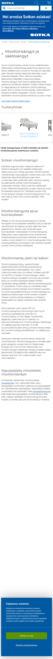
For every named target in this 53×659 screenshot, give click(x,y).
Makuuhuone (14, 42)
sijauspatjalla (7, 383)
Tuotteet (4, 42)
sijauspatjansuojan (42, 391)
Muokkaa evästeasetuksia (26, 645)
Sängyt (23, 42)
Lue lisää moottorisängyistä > (16, 101)
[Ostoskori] (49, 3)
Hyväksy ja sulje (26, 636)
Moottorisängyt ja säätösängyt (39, 42)
